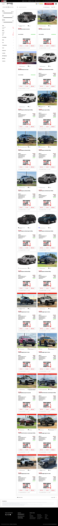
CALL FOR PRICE (20, 34)
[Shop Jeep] (3, 3)
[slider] (3, 13)
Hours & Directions (49, 4)
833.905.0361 (33, 34)
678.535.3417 (49, 3)
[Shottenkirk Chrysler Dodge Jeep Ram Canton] (10, 3)
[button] (36, 17)
